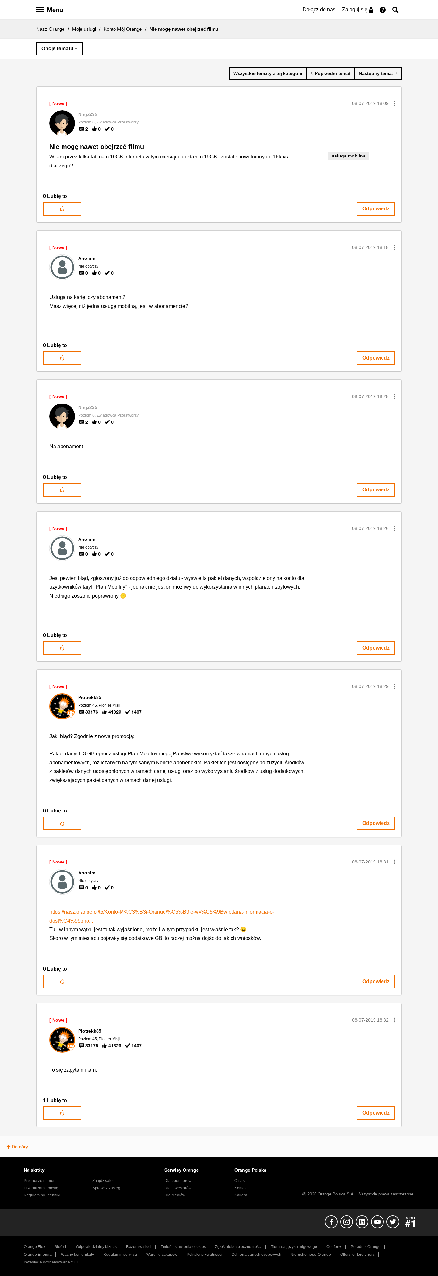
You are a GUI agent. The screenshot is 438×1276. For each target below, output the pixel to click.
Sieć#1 (61, 1247)
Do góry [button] (20, 1146)
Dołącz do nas (319, 9)
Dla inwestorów (177, 1188)
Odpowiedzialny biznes (96, 1247)
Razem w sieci (138, 1247)
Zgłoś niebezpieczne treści (238, 1247)
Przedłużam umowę (41, 1188)
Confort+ (333, 1247)
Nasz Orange (50, 29)
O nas (239, 1180)
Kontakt (241, 1188)
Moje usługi (84, 29)
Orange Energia (38, 1254)
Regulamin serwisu (120, 1254)
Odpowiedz (376, 208)
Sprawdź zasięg (106, 1188)
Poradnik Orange (366, 1247)
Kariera (240, 1195)
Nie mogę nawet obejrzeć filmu (96, 146)
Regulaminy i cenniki (42, 1195)
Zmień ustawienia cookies (183, 1247)
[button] (395, 103)
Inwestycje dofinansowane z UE (51, 1262)
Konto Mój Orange (123, 29)
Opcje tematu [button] (57, 48)
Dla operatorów (177, 1180)
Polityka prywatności (204, 1254)
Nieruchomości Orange (311, 1254)
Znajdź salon (103, 1180)
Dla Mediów (174, 1195)
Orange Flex (34, 1247)
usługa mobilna (349, 155)
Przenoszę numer (39, 1180)
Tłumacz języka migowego (294, 1247)
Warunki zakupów (161, 1254)
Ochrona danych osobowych (256, 1254)
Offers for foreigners (357, 1254)
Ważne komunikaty (77, 1254)
